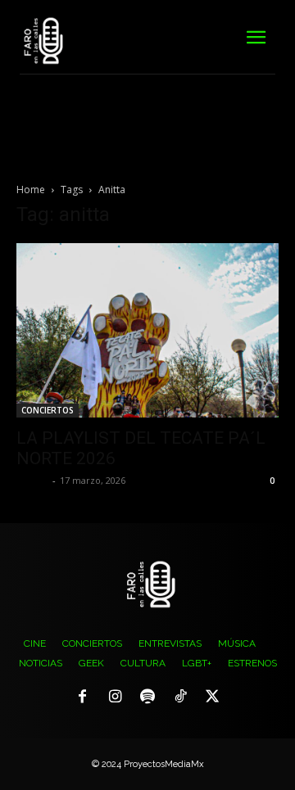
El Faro (32, 480)
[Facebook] (82, 697)
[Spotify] (147, 697)
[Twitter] (212, 697)
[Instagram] (115, 697)
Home (30, 189)
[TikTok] (180, 697)
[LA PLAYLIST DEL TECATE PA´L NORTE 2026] (147, 330)
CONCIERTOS (47, 410)
